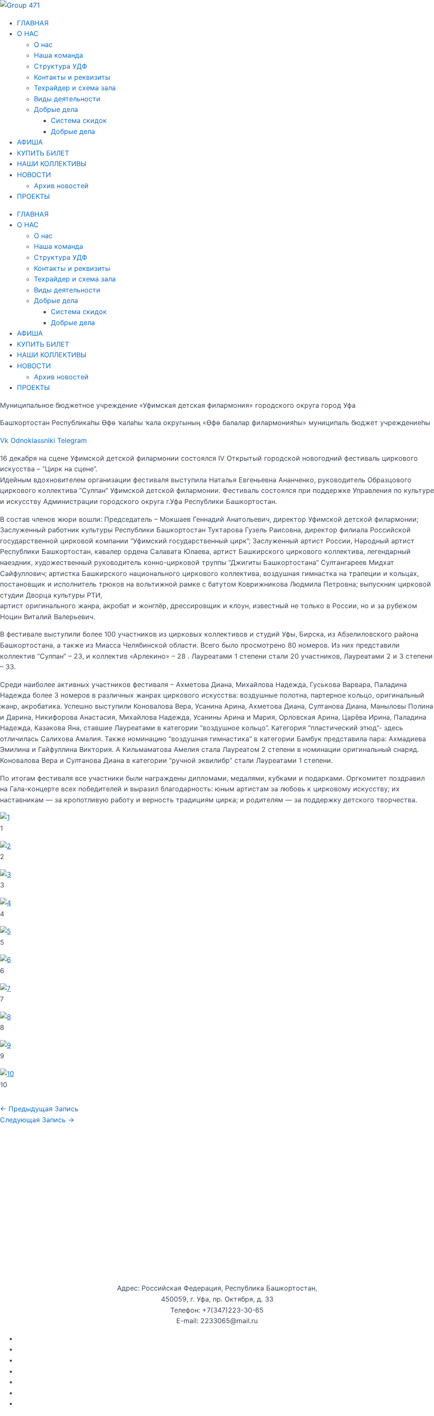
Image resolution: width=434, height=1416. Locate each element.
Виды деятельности (67, 99)
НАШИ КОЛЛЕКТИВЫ (51, 163)
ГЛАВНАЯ (33, 23)
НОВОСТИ (34, 174)
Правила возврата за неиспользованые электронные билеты (119, 1403)
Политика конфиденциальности (70, 1371)
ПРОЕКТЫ (33, 196)
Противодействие (47, 1392)
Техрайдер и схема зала (75, 87)
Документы (36, 1338)
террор (91, 1392)
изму (113, 1392)
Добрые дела (56, 109)
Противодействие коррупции (67, 1360)
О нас (43, 44)
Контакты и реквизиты (72, 77)
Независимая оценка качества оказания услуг (95, 1381)
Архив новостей (61, 185)
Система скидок (79, 120)
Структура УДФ (60, 66)
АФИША (30, 142)
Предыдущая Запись (39, 1108)
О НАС (28, 33)
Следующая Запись (37, 1120)
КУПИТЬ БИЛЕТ (43, 153)
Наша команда (58, 55)
